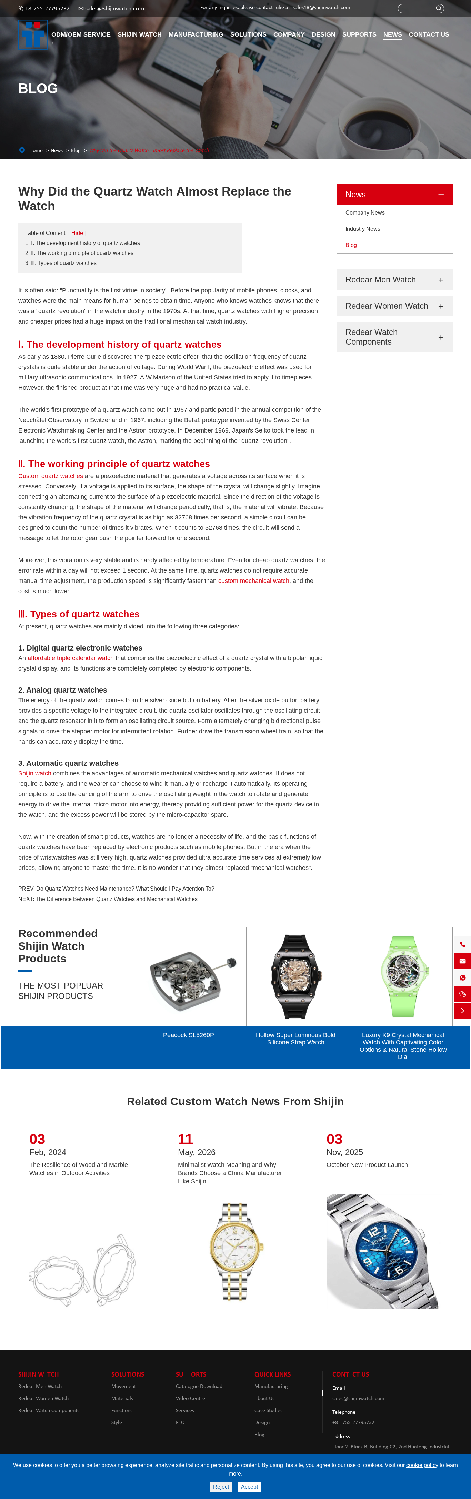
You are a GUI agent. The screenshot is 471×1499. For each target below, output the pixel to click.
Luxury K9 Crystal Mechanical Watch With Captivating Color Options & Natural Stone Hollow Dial (403, 1046)
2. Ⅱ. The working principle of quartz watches (79, 253)
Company (289, 34)
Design (323, 34)
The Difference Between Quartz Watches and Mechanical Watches (117, 899)
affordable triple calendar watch (71, 658)
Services (185, 1410)
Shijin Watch (140, 34)
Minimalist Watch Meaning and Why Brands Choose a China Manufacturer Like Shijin (230, 1173)
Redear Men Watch (380, 279)
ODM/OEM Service (81, 34)
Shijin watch (34, 773)
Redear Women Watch (386, 305)
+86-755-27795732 (47, 9)
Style (116, 1423)
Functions (121, 1410)
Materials (122, 1398)
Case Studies (268, 1410)
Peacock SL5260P (188, 1035)
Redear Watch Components (371, 336)
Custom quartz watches (50, 476)
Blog (76, 150)
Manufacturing (196, 34)
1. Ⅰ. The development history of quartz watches (82, 243)
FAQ (180, 1423)
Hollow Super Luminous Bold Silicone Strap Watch (295, 1039)
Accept (249, 1487)
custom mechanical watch (253, 580)
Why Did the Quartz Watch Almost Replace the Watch (149, 150)
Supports (359, 34)
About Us (264, 1398)
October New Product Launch (367, 1164)
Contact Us (429, 34)
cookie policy (422, 1465)
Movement (123, 1386)
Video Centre (190, 1398)
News (392, 34)
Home (36, 150)
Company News (365, 213)
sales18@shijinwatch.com (321, 7)
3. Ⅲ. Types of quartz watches (61, 263)
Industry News (362, 229)
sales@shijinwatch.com (114, 9)
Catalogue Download (199, 1386)
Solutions (248, 34)
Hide (77, 233)
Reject (221, 1487)
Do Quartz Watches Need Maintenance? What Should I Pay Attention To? (125, 889)
